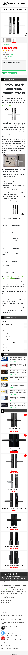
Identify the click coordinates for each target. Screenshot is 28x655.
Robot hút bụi (5, 339)
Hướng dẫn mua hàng (8, 607)
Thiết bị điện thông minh (7, 347)
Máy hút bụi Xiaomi (6, 330)
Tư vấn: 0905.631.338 (10, 73)
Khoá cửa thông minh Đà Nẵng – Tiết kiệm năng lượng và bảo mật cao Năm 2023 (18, 384)
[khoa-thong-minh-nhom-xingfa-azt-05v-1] (3, 40)
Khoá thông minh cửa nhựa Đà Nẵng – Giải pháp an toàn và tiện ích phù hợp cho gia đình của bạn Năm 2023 (18, 404)
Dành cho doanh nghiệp (8, 604)
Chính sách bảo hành (7, 600)
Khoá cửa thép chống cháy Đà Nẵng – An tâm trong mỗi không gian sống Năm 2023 (18, 391)
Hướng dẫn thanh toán (8, 609)
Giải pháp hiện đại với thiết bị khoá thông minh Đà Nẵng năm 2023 (18, 358)
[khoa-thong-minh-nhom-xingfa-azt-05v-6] (8, 40)
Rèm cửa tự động (6, 336)
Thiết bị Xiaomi (5, 350)
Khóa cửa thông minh (7, 327)
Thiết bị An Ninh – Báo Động (8, 342)
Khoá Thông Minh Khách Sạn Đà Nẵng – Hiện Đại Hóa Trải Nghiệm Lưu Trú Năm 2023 (18, 365)
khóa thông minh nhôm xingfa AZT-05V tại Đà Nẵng (13, 278)
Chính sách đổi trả (7, 602)
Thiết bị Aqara (5, 344)
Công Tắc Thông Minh (7, 324)
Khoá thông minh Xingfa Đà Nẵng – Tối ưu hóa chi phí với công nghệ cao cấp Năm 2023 (18, 378)
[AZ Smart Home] (14, 3)
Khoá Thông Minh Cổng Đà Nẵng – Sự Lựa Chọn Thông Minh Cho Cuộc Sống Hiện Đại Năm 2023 (18, 398)
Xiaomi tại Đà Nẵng (19, 298)
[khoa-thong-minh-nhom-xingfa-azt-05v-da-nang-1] (14, 25)
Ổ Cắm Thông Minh (6, 333)
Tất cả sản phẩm (5, 321)
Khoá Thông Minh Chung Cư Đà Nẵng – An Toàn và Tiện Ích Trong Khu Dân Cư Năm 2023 (18, 371)
